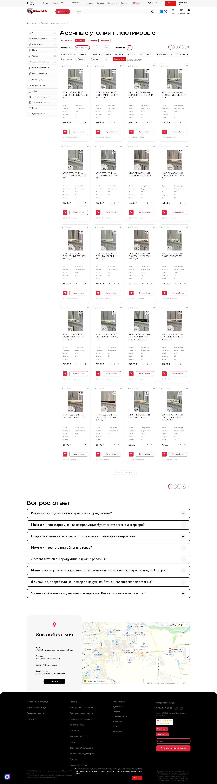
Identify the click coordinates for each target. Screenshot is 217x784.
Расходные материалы (81, 719)
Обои (72, 742)
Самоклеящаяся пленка (81, 713)
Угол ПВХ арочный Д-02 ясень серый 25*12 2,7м (75, 176)
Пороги (73, 759)
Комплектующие (78, 725)
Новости (90, 3)
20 (129, 47)
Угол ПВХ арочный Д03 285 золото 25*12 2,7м (107, 337)
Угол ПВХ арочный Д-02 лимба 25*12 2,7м (74, 416)
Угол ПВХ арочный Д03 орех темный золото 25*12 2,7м (139, 337)
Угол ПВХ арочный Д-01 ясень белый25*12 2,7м (107, 176)
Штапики (74, 730)
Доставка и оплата (76, 3)
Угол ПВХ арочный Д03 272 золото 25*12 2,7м (173, 256)
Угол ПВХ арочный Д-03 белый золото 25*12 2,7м (139, 256)
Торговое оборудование (82, 748)
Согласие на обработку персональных (42, 777)
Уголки (73, 701)
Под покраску (66, 40)
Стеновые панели (35, 713)
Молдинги (32, 719)
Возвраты (100, 3)
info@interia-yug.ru (182, 3)
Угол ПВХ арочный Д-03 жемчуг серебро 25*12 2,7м (74, 256)
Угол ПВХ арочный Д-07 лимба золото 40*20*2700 (173, 417)
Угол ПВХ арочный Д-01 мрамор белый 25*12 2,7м (106, 256)
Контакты (46, 3)
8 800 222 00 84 (152, 3)
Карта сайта (31, 773)
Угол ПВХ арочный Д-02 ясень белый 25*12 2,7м (75, 95)
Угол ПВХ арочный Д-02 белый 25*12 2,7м (140, 174)
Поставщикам (120, 716)
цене (106, 47)
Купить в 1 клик (78, 132)
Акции (116, 726)
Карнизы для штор (79, 736)
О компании (65, 3)
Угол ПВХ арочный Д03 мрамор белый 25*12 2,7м (73, 337)
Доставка (118, 706)
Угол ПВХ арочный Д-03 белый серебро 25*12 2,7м (173, 337)
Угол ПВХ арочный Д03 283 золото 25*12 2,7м (173, 176)
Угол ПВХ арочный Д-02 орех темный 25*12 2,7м (106, 417)
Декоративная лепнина (81, 707)
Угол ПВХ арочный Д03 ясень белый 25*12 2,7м (174, 95)
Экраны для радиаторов (82, 753)
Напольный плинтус (36, 707)
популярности (82, 47)
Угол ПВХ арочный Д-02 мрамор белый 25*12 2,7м (107, 95)
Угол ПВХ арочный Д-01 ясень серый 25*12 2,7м (141, 95)
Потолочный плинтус (37, 701)
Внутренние (92, 40)
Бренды (124, 3)
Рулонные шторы (78, 765)
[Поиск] (152, 11)
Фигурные (105, 40)
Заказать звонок (162, 734)
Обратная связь (169, 3)
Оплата (116, 711)
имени (95, 47)
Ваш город (31, 3)
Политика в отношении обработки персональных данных (49, 775)
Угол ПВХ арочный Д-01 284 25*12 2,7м (139, 416)
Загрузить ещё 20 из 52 (125, 472)
